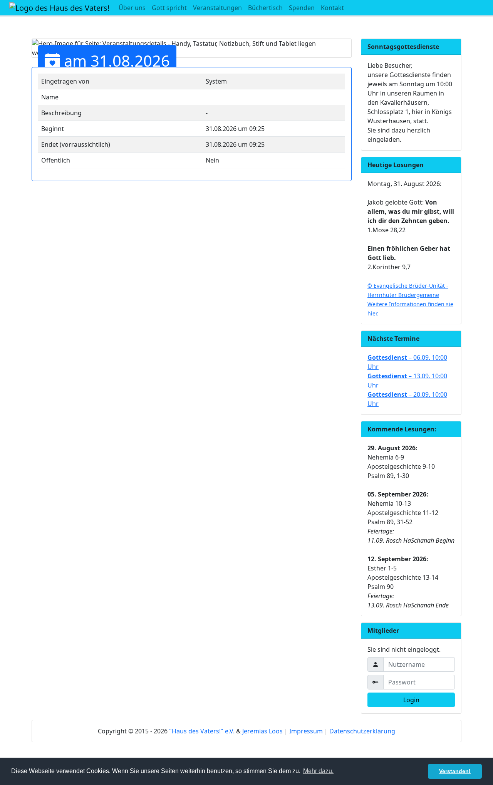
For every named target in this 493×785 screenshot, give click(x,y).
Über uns (132, 7)
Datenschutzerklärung (362, 731)
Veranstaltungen (217, 7)
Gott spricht (169, 7)
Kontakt (332, 7)
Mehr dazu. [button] (318, 771)
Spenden (302, 7)
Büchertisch (265, 7)
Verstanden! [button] (455, 771)
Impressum (306, 731)
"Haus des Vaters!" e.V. (202, 731)
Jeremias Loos (262, 731)
